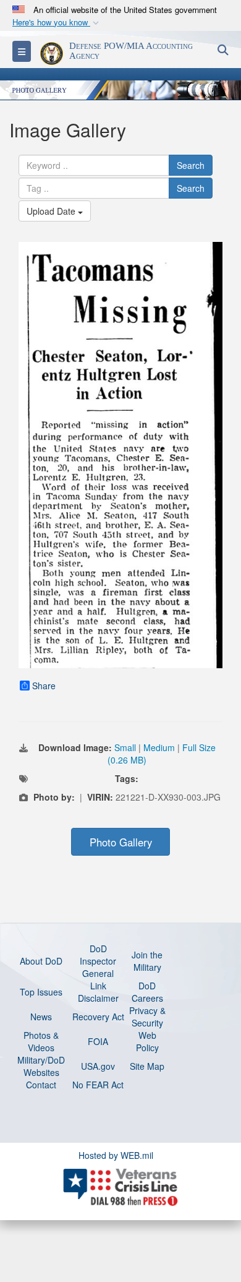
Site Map (147, 1066)
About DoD (41, 961)
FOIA (98, 1041)
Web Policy (147, 1041)
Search (191, 165)
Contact (41, 1084)
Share (44, 685)
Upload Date (52, 211)
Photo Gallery (121, 842)
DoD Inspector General (98, 960)
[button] (56, 22)
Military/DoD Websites (41, 1066)
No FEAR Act (98, 1084)
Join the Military (147, 961)
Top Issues (41, 992)
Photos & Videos (41, 1041)
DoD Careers (147, 991)
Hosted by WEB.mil (115, 1155)
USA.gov (98, 1066)
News (41, 1016)
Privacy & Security (147, 1016)
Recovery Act (98, 1016)
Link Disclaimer (98, 991)
